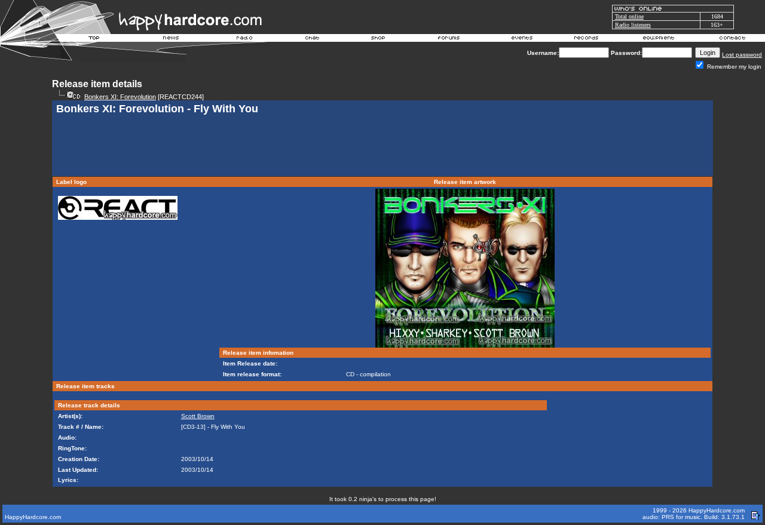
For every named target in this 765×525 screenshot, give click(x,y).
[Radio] (245, 39)
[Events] (522, 39)
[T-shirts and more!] (378, 39)
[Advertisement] (382, 147)
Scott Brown (198, 416)
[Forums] (449, 39)
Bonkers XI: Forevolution (120, 96)
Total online (629, 16)
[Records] (586, 39)
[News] (170, 39)
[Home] (94, 39)
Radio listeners (633, 25)
